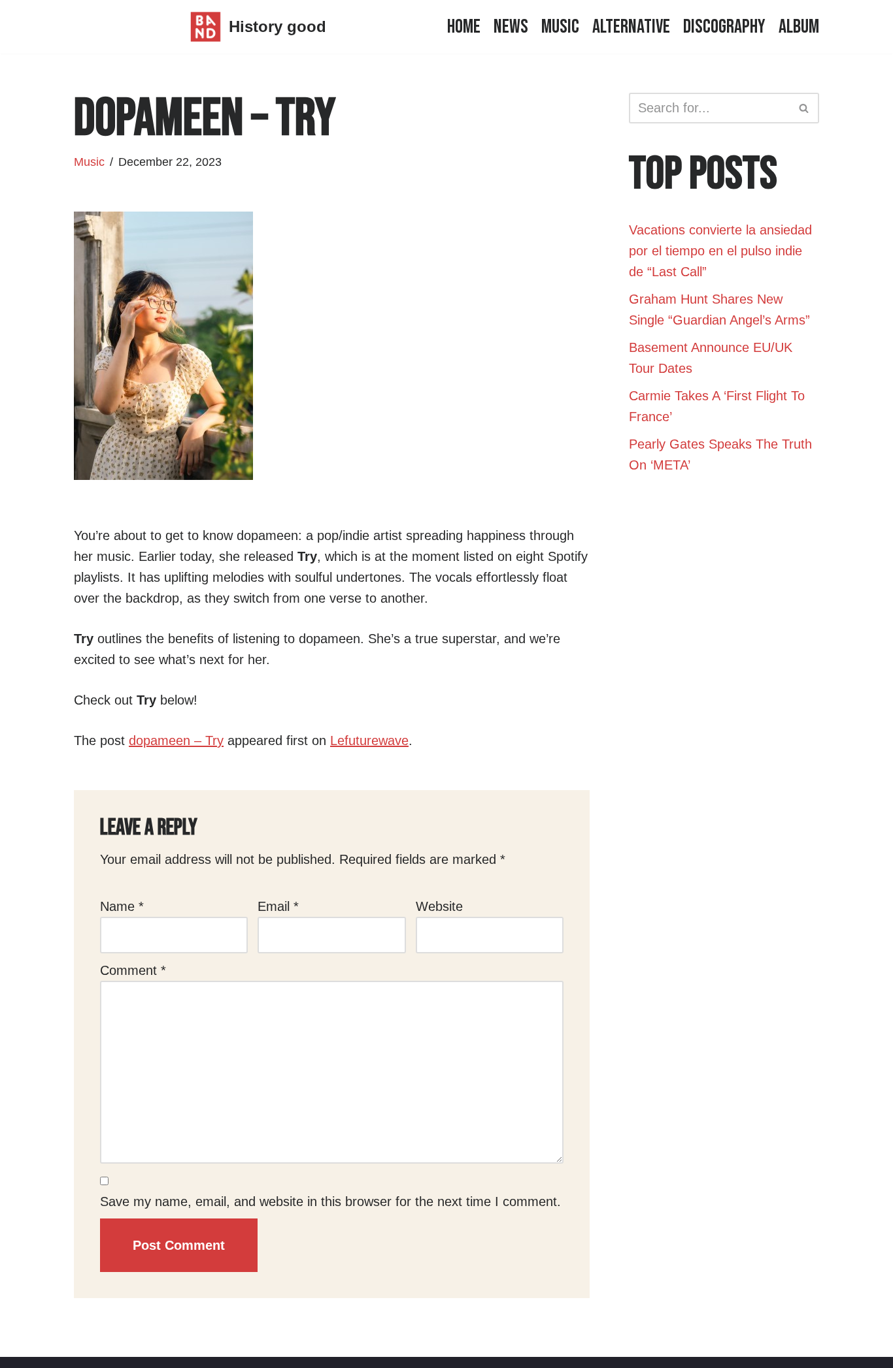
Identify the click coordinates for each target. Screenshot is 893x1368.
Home (463, 27)
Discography (724, 27)
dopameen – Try (176, 740)
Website (439, 906)
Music (560, 27)
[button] (804, 108)
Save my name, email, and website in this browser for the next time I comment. (330, 1201)
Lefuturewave (369, 740)
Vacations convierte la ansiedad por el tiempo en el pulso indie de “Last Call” (720, 251)
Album (799, 27)
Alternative (631, 27)
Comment (133, 970)
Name (122, 906)
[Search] (804, 108)
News (511, 27)
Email (278, 906)
